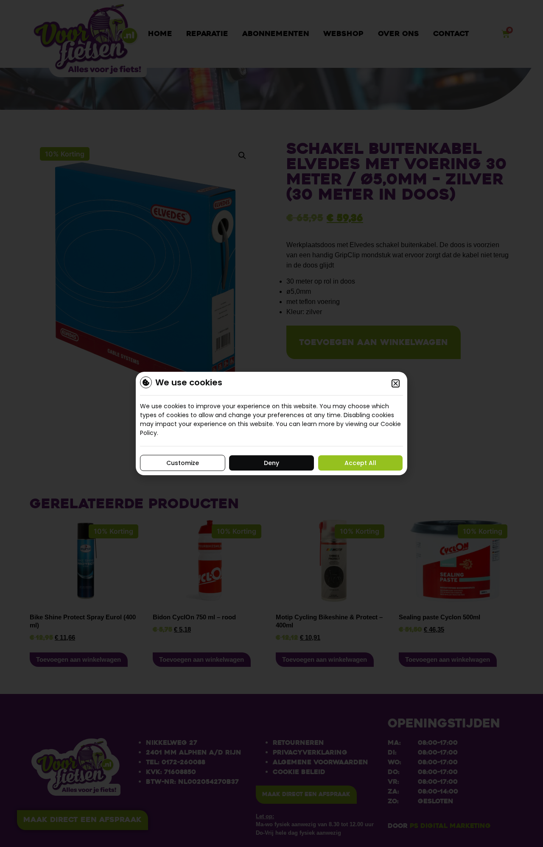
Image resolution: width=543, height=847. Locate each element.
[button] (395, 383)
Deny (271, 463)
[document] (271, 423)
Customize (182, 463)
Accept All (360, 463)
